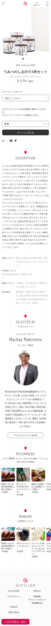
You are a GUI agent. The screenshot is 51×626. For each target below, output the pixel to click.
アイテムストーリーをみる (25, 435)
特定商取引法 (37, 603)
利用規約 (37, 596)
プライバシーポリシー (37, 600)
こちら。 (35, 115)
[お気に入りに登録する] (3, 141)
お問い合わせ (13, 612)
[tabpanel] (25, 30)
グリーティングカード (13, 91)
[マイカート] (47, 2)
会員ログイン (36, 4)
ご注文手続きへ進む (15, 621)
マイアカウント (13, 596)
